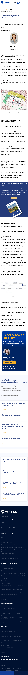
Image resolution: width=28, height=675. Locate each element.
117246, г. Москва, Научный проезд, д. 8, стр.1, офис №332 (12, 525)
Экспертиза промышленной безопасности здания (12, 547)
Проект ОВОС (4, 597)
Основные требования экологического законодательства (11, 637)
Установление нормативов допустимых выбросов (13, 642)
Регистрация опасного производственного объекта (13, 539)
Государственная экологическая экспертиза (12, 592)
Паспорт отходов (5, 583)
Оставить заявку (21, 673)
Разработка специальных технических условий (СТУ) (13, 621)
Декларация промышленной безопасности (11, 556)
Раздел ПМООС (5, 599)
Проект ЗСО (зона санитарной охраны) (11, 580)
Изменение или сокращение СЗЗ (13, 415)
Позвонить (7, 673)
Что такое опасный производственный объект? (13, 629)
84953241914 (8, 366)
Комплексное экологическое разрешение (11, 589)
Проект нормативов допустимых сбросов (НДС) (13, 575)
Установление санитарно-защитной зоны (11, 640)
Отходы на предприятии (7, 647)
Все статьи (3, 652)
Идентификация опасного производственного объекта (12, 536)
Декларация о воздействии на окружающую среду (12, 586)
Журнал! (8, 10)
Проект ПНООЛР (5, 578)
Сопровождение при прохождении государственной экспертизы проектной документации (11, 617)
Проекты (3, 519)
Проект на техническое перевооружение (11, 606)
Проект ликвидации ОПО (7, 611)
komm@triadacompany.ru (9, 368)
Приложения (15, 519)
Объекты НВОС (5, 645)
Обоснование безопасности (7, 553)
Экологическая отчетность (7, 650)
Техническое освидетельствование (9, 558)
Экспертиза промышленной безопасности (11, 544)
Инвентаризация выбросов (8, 566)
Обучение (8, 519)
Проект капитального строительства (10, 613)
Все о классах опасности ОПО (8, 631)
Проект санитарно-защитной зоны (9, 570)
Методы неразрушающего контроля (10, 634)
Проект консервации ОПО (8, 608)
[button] (26, 3)
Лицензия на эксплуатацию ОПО (8, 542)
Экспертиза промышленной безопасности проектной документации (13, 550)
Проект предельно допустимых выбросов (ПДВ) (13, 573)
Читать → (4, 409)
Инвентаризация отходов (7, 568)
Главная (3, 10)
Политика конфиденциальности (9, 670)
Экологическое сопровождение (9, 594)
